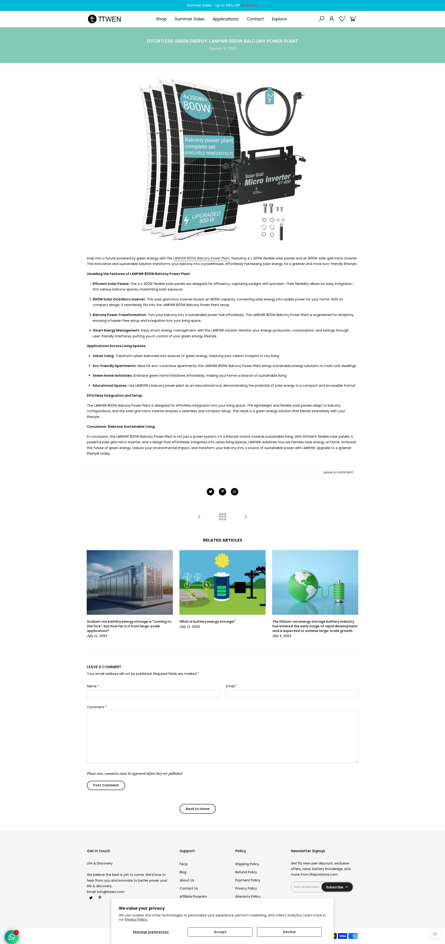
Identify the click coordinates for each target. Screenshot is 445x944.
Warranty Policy (248, 896)
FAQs (184, 864)
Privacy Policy (246, 888)
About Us (187, 880)
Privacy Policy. (136, 919)
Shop (161, 19)
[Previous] (91, 594)
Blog (183, 872)
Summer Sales (190, 19)
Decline (289, 932)
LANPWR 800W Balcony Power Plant (201, 258)
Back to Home (198, 809)
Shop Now (249, 5)
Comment (97, 707)
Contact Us (189, 888)
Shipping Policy (247, 864)
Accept (220, 932)
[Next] (353, 594)
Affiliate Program (193, 896)
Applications (225, 19)
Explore (279, 19)
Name (93, 686)
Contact (255, 19)
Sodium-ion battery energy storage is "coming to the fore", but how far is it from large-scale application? (129, 626)
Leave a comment (338, 472)
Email (231, 686)
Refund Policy (246, 872)
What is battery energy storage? (207, 621)
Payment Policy (247, 880)
